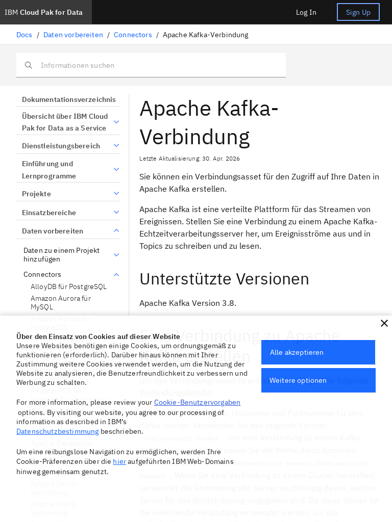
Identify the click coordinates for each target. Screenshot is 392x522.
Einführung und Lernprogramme (49, 169)
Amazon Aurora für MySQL (61, 303)
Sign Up (358, 12)
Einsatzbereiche (49, 212)
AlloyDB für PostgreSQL (69, 286)
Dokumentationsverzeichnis (69, 99)
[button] (384, 323)
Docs (24, 34)
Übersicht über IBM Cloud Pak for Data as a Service (65, 122)
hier (119, 461)
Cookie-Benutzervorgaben (197, 402)
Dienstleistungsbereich (61, 145)
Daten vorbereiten (73, 34)
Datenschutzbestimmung (57, 431)
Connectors (133, 34)
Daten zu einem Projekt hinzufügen (61, 255)
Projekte (36, 193)
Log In (306, 12)
